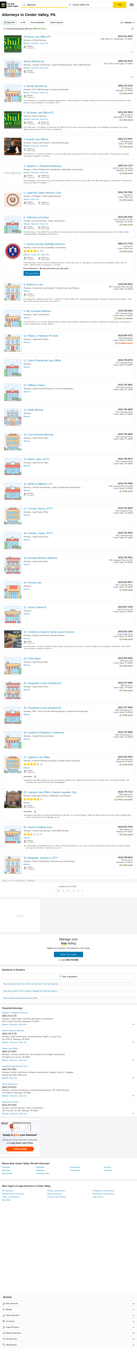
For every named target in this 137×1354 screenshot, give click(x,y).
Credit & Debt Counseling (21, 1019)
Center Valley (20, 881)
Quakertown (75, 1167)
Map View (11, 22)
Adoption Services (56, 1072)
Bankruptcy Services (40, 796)
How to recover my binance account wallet (20, 998)
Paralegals (36, 196)
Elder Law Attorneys (19, 1037)
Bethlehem (40, 1167)
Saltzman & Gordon (10, 1102)
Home (4, 881)
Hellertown (40, 1170)
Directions (35, 43)
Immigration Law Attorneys (104, 1191)
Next (82, 890)
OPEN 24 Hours (39, 29)
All (24, 22)
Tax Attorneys (7, 1191)
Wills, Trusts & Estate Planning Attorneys (49, 711)
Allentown (6, 1167)
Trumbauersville (42, 1173)
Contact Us (35, 255)
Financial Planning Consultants (44, 761)
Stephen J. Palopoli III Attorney (15, 1013)
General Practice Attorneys (43, 389)
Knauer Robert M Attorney (13, 1030)
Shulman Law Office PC (37, 36)
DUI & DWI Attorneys (82, 65)
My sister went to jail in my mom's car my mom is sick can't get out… (31, 984)
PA (11, 881)
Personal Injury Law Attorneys (67, 288)
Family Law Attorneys (41, 143)
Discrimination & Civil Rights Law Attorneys (47, 1054)
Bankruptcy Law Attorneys (72, 169)
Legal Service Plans (40, 339)
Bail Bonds (6, 1200)
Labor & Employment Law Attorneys (46, 169)
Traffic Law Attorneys (40, 315)
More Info (44, 43)
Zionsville (108, 1170)
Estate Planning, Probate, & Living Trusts (44, 1037)
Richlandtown (7, 1173)
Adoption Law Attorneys (38, 1072)
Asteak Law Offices (10, 1048)
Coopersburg (75, 1170)
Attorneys (27, 40)
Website (27, 43)
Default (128, 22)
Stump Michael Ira (34, 61)
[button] (132, 5)
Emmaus (107, 1167)
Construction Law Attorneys (43, 288)
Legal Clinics (98, 1197)
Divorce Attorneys (39, 40)
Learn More (33, 273)
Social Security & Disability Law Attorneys (49, 248)
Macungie (6, 1170)
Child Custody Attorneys (51, 196)
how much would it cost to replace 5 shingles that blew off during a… (31, 991)
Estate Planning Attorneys (62, 65)
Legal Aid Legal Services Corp (14, 1066)
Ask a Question (70, 976)
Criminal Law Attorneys (41, 65)
